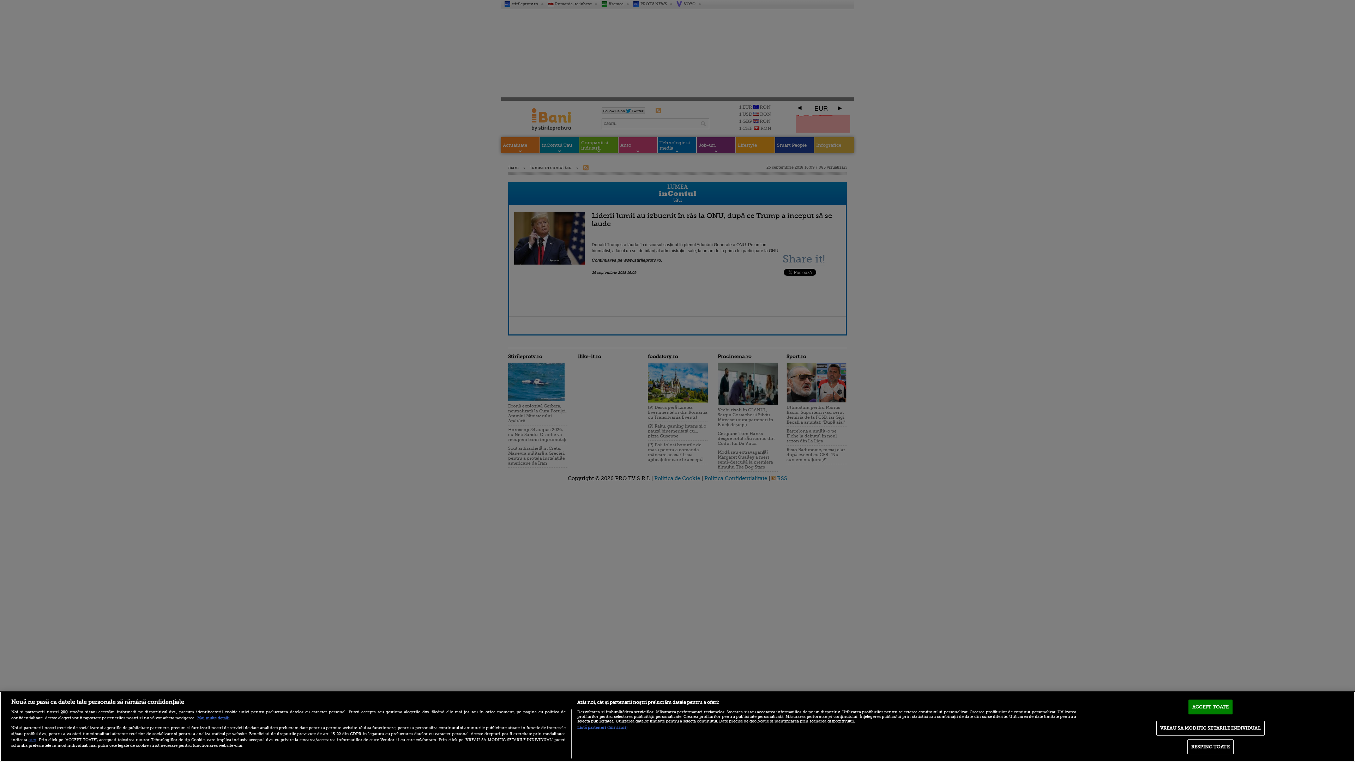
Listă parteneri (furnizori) (602, 727)
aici (32, 739)
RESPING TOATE (1210, 746)
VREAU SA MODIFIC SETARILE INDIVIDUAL (1210, 728)
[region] (677, 726)
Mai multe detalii (213, 718)
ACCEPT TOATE (1210, 706)
